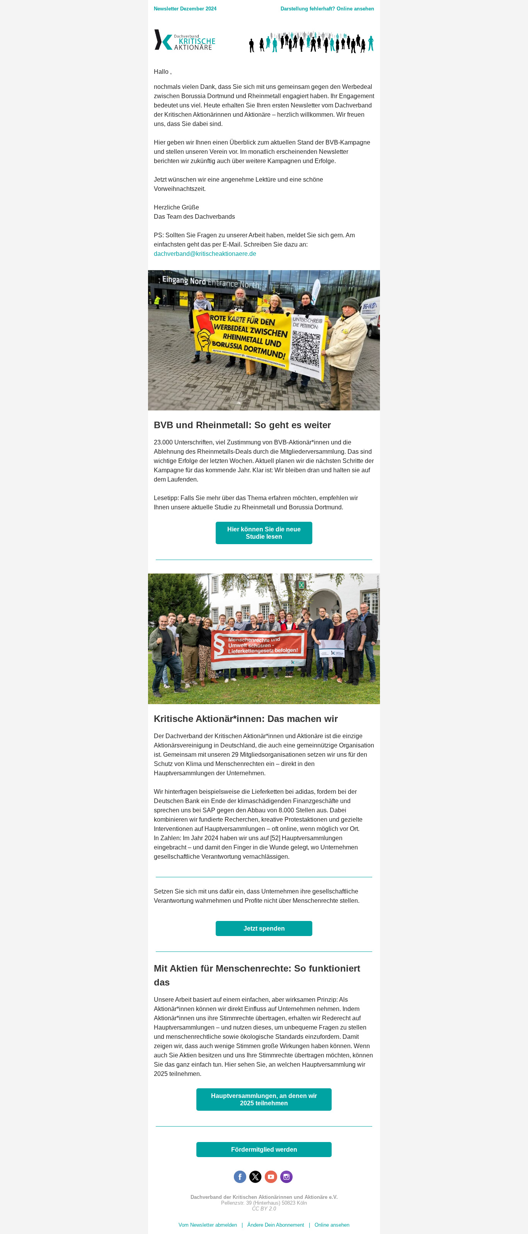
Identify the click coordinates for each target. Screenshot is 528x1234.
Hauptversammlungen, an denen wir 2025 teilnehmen (264, 1099)
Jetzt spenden (264, 928)
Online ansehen (332, 1225)
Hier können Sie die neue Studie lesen (264, 533)
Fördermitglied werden (264, 1149)
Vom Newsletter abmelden (208, 1225)
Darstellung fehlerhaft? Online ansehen (327, 9)
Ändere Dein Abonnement (275, 1225)
